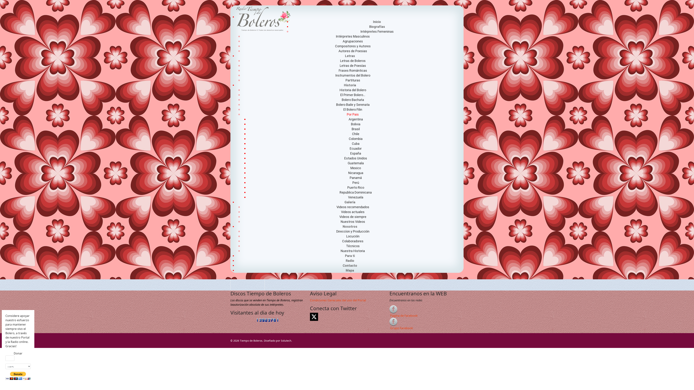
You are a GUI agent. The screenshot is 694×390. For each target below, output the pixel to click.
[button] (377, 26)
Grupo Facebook (401, 328)
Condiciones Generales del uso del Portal (338, 300)
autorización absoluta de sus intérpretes (258, 305)
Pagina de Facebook (404, 316)
